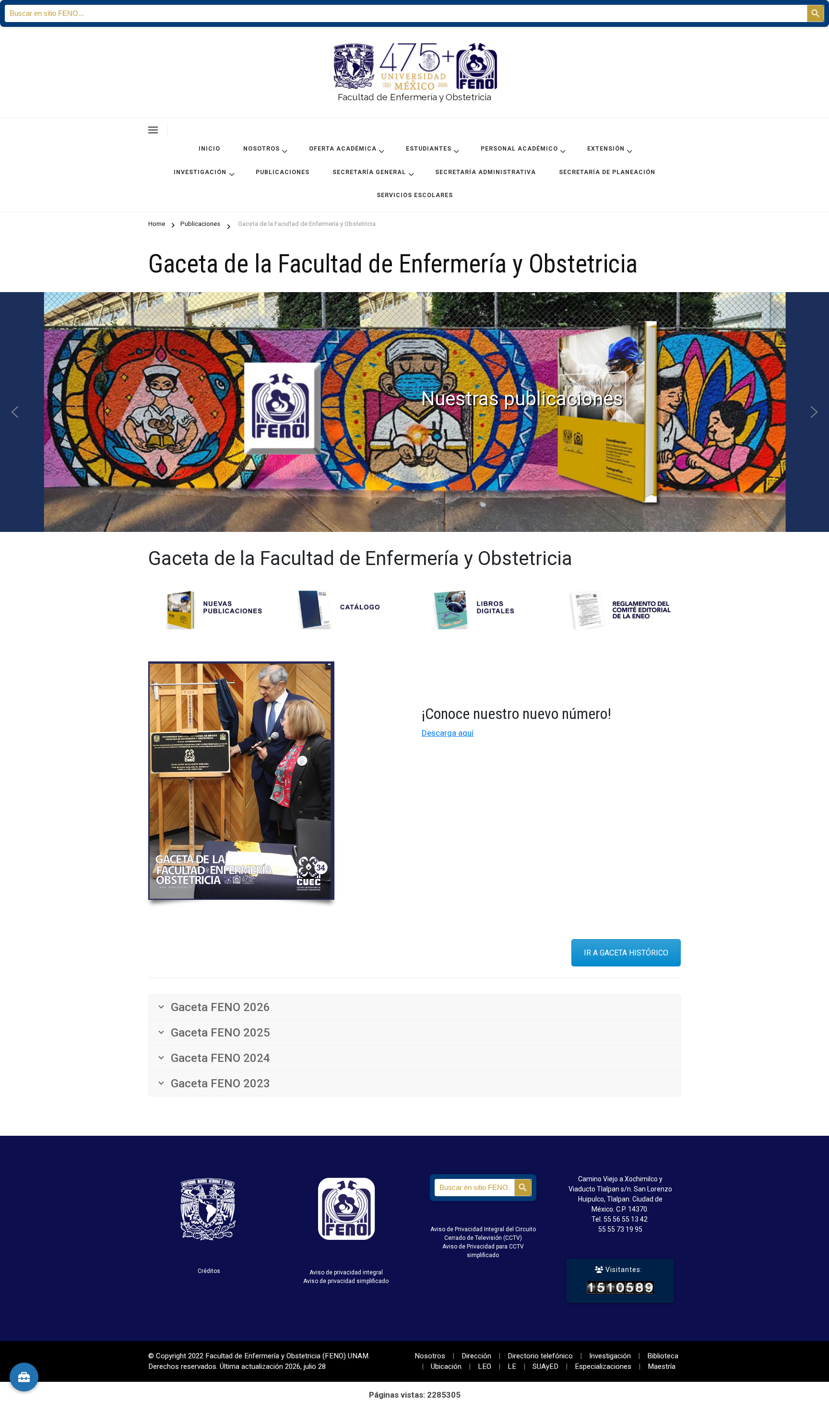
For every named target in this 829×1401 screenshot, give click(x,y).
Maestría (661, 1366)
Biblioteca (662, 1356)
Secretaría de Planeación (607, 172)
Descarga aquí (448, 733)
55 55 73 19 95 (620, 1229)
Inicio (209, 148)
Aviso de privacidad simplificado (346, 1281)
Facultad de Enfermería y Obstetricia (414, 97)
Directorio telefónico (540, 1356)
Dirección (476, 1356)
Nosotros (261, 148)
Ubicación (446, 1366)
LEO (484, 1366)
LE (512, 1366)
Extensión (606, 148)
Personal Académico (519, 148)
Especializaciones (603, 1366)
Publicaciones (282, 172)
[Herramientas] (24, 1377)
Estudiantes (428, 148)
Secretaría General (369, 172)
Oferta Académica (343, 148)
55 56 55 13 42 (626, 1219)
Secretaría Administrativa (485, 172)
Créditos (209, 1271)
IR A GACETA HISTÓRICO (626, 952)
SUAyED (545, 1366)
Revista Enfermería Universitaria (414, 412)
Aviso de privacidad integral (346, 1272)
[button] (414, 412)
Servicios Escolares (415, 195)
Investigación (200, 172)
